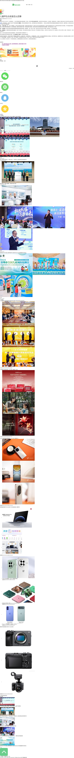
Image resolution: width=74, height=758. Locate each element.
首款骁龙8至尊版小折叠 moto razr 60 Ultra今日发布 (11, 603)
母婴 (13, 0)
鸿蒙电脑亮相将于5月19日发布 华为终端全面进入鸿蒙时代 (10, 507)
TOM (1, 160)
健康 (18, 0)
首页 (1, 0)
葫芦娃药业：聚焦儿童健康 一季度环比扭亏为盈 (8, 183)
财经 (16, 0)
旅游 (9, 0)
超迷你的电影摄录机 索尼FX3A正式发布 (6, 626)
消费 (20, 0)
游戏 (7, 0)
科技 (23, 0)
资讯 (2, 0)
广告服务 (5, 756)
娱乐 (4, 0)
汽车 (21, 0)
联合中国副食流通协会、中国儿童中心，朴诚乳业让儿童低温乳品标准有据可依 (13, 159)
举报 (1, 59)
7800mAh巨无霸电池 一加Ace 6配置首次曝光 (9, 578)
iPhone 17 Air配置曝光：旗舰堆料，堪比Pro (9, 624)
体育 (6, 0)
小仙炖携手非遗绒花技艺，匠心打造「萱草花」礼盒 (8, 369)
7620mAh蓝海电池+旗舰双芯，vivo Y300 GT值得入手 (9, 438)
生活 (11, 0)
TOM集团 (1, 756)
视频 (14, 0)
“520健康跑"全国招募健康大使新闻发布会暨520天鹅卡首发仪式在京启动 (12, 300)
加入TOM (8, 756)
